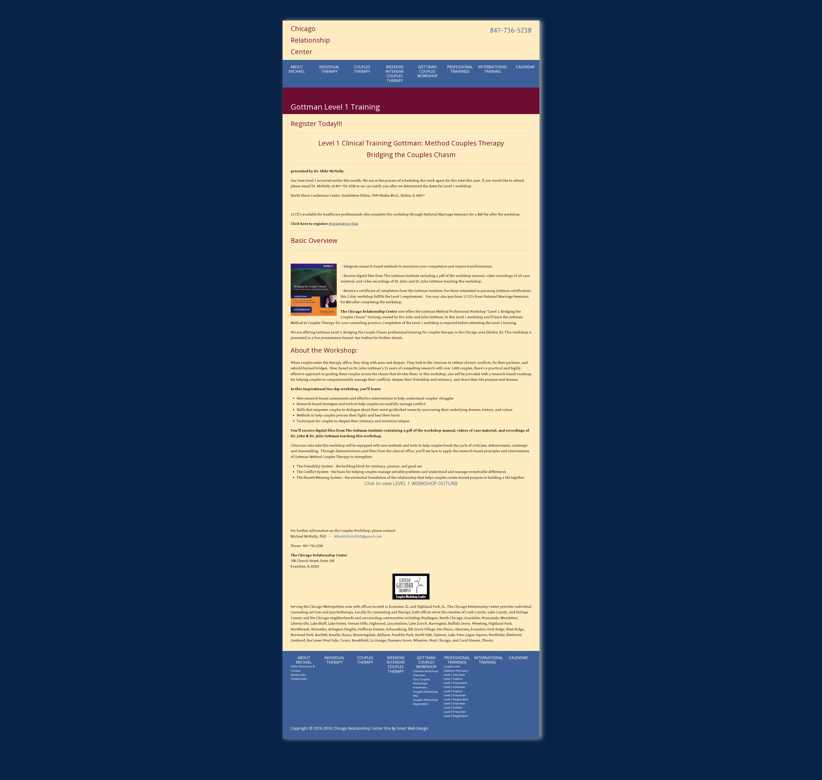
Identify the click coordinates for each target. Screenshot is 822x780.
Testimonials (299, 679)
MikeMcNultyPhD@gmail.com (358, 536)
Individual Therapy (329, 69)
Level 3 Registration (456, 716)
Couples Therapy (362, 69)
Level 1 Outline (453, 679)
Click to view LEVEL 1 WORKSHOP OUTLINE (411, 483)
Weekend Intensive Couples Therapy (395, 73)
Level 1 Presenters (456, 683)
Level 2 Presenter (455, 695)
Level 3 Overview (454, 703)
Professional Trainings (460, 69)
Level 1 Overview (454, 675)
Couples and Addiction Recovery (456, 668)
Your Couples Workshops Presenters (421, 683)
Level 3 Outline (453, 707)
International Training (492, 69)
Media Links (298, 675)
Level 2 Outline (453, 691)
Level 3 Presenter (455, 712)
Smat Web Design (412, 728)
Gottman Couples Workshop (427, 71)
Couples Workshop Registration (425, 702)
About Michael (297, 69)
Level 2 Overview (454, 687)
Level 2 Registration (456, 699)
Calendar (525, 66)
